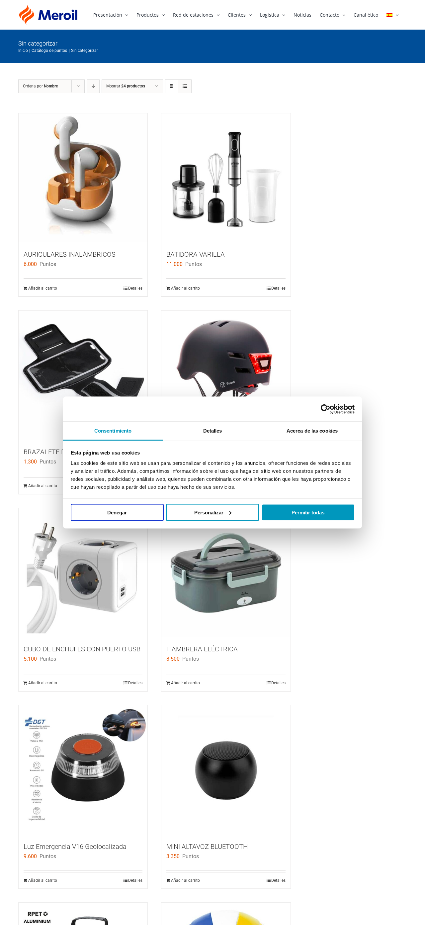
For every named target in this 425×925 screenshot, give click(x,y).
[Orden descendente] (93, 86)
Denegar (117, 512)
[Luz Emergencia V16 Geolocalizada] (83, 769)
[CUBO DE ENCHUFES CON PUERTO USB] (83, 572)
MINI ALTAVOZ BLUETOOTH (207, 847)
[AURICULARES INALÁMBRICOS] (83, 177)
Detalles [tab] (212, 431)
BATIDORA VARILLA (195, 254)
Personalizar (208, 512)
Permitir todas (308, 512)
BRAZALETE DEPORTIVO (60, 452)
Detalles (135, 288)
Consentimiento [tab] (112, 431)
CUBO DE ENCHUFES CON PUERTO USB (82, 649)
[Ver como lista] (184, 86)
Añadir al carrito (42, 288)
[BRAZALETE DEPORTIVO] (83, 375)
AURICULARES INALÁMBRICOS (70, 254)
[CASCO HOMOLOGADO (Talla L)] (225, 375)
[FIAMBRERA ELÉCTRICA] (225, 572)
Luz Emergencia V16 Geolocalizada (75, 847)
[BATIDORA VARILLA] (225, 177)
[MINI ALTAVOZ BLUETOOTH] (225, 769)
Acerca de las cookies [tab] (312, 431)
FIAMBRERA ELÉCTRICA (202, 649)
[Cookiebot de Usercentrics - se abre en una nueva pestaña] (326, 409)
